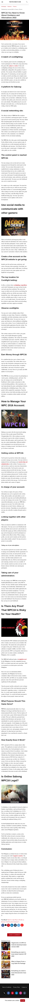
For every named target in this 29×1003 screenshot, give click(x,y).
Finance (15, 6)
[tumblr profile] (24, 993)
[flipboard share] (22, 925)
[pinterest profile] (12, 993)
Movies (20, 9)
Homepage (3, 6)
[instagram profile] (20, 993)
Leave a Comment (14, 934)
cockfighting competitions (20, 285)
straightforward (22, 659)
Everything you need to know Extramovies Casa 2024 (18, 972)
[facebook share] (2, 925)
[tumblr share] (15, 925)
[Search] (26, 2)
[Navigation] (2, 2)
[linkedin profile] (16, 993)
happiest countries (18, 856)
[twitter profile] (4, 993)
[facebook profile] (8, 993)
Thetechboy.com (15, 2)
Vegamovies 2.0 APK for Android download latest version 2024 (18, 945)
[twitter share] (6, 925)
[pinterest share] (8, 925)
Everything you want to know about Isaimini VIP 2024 (18, 954)
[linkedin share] (11, 925)
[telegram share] (18, 925)
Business (10, 6)
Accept (22, 1000)
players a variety (13, 66)
